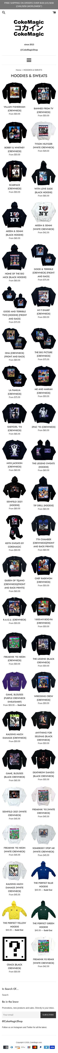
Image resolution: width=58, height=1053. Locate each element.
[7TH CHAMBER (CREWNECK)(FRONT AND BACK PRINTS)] (43, 525)
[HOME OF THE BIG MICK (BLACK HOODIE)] (14, 257)
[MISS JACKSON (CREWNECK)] (14, 450)
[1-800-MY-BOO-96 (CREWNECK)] (43, 606)
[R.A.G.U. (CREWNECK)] (14, 607)
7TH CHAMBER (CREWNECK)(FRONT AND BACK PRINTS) (43, 543)
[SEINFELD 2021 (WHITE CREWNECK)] (14, 797)
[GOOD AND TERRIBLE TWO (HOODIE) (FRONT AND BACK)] (14, 297)
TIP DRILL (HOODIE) (43, 505)
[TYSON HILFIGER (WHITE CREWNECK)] (43, 131)
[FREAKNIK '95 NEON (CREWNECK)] (14, 643)
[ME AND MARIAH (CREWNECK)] (43, 376)
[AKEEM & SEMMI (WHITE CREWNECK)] (43, 212)
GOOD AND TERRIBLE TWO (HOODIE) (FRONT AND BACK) (14, 315)
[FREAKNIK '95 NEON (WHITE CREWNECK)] (14, 834)
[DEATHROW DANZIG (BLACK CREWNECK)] (43, 759)
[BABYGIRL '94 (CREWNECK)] (14, 413)
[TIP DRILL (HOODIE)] (43, 489)
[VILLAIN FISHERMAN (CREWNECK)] (14, 93)
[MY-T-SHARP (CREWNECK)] (43, 296)
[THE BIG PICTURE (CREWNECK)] (43, 338)
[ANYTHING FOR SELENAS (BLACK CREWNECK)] (43, 720)
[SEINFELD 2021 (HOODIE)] (14, 487)
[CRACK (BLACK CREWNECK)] (14, 948)
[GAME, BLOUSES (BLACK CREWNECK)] (14, 759)
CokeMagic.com (36, 1042)
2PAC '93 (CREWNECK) (43, 427)
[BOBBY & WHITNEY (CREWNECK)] (14, 132)
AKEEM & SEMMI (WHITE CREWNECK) (43, 227)
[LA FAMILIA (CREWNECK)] (14, 376)
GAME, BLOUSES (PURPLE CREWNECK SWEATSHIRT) (14, 698)
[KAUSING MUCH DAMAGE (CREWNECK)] (14, 721)
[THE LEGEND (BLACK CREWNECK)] (43, 644)
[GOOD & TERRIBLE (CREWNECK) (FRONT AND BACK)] (43, 255)
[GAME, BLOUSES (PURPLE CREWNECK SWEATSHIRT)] (14, 681)
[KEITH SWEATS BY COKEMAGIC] (14, 527)
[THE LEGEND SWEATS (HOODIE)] (43, 450)
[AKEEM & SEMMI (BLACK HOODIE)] (14, 215)
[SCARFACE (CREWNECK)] (14, 171)
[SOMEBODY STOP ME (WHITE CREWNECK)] (43, 834)
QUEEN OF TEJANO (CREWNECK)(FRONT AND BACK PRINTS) (14, 584)
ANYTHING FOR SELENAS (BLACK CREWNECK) (43, 736)
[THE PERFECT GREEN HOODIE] (43, 910)
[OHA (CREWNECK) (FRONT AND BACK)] (14, 339)
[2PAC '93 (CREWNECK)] (43, 413)
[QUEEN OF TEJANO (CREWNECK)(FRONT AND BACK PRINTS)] (14, 566)
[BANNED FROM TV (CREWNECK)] (43, 93)
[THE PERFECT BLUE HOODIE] (43, 870)
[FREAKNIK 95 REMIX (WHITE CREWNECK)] (43, 946)
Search (5, 995)
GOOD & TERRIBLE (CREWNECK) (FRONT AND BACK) (43, 272)
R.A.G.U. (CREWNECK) (14, 619)
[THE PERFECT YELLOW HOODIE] (14, 910)
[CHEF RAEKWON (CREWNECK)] (43, 565)
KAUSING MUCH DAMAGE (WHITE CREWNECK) (14, 887)
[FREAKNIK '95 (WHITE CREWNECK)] (43, 796)
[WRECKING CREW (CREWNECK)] (43, 682)
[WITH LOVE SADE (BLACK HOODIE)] (43, 173)
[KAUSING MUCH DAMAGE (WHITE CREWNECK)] (14, 871)
